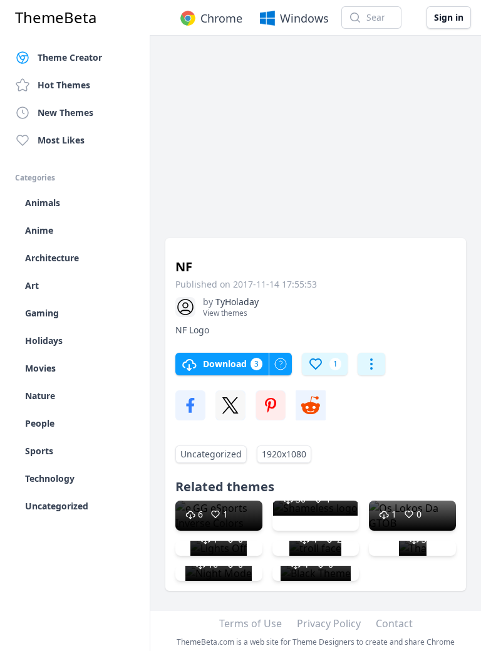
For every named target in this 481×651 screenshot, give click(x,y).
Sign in (448, 17)
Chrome (221, 18)
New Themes (65, 112)
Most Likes (61, 140)
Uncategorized (211, 454)
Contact (394, 623)
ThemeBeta (55, 18)
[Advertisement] (315, 143)
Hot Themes (64, 85)
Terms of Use (250, 623)
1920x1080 (284, 454)
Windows (304, 18)
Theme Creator (70, 57)
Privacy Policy (329, 623)
